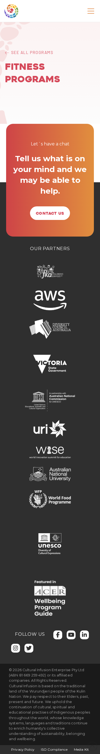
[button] (91, 11)
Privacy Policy (22, 749)
